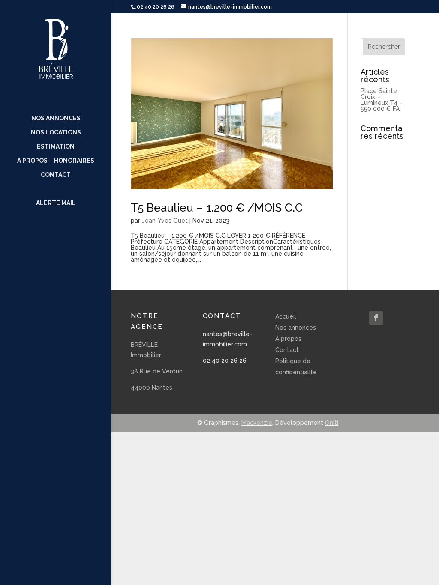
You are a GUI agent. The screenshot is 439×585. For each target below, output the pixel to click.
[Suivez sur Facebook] (376, 318)
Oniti (331, 422)
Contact (56, 175)
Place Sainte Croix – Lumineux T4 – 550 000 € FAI (382, 99)
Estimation (56, 146)
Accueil (285, 316)
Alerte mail (56, 203)
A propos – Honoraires (55, 161)
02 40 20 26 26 (225, 360)
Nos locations (56, 132)
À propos (288, 338)
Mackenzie (256, 422)
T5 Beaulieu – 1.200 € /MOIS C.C (217, 207)
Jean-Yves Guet (165, 220)
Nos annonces (56, 118)
